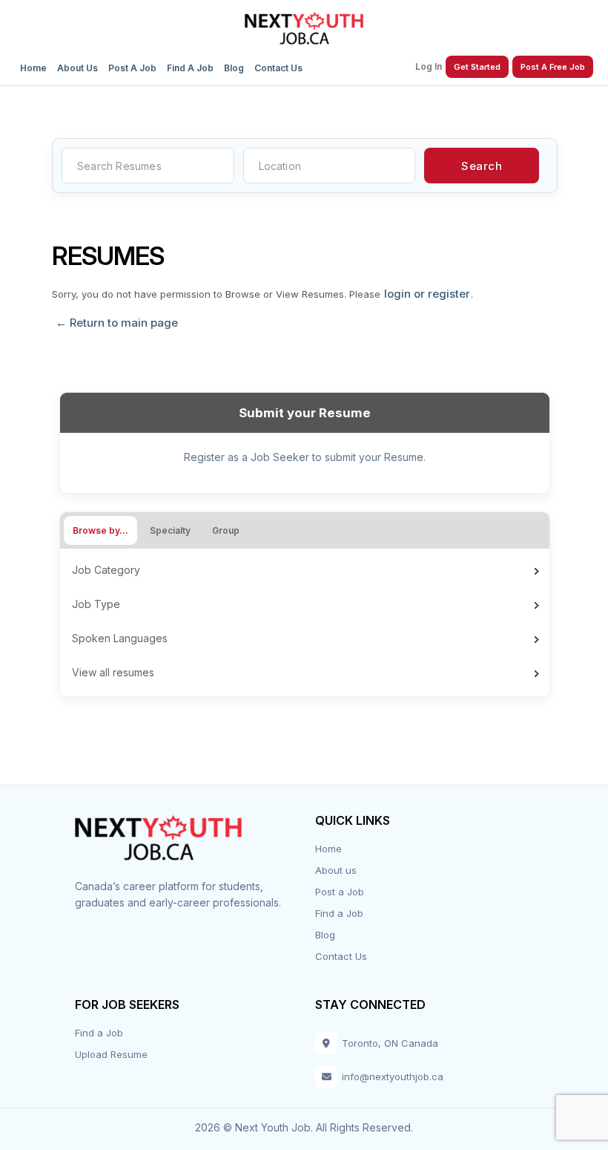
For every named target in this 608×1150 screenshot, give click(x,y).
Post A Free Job (553, 67)
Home (33, 67)
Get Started (477, 67)
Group (225, 530)
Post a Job (132, 67)
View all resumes (113, 672)
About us (77, 67)
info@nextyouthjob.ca (392, 1076)
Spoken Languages (120, 638)
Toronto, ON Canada (390, 1043)
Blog (234, 67)
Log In (428, 67)
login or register (427, 294)
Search (481, 166)
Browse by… (100, 530)
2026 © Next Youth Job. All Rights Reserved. (304, 1127)
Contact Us (278, 67)
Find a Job (190, 67)
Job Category (106, 569)
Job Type (96, 604)
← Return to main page (115, 323)
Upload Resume (111, 1054)
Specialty (170, 530)
